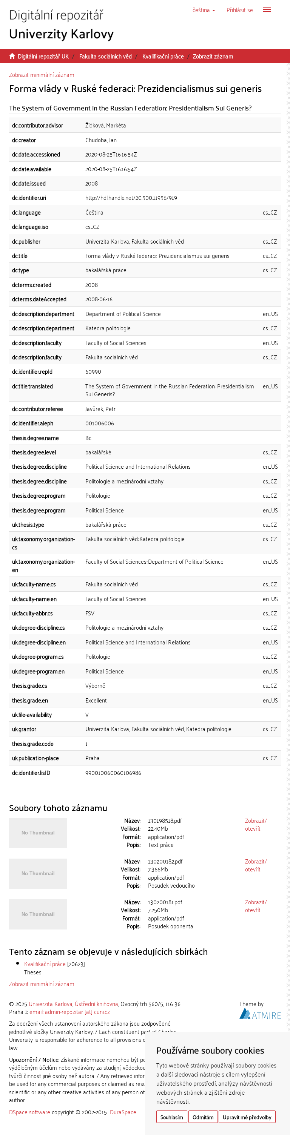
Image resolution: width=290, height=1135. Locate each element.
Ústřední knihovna (96, 1003)
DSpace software (29, 1111)
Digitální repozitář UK (43, 56)
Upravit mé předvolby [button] (247, 1116)
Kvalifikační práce (163, 56)
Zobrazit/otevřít (256, 824)
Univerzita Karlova (50, 1003)
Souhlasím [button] (171, 1116)
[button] (204, 9)
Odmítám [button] (203, 1116)
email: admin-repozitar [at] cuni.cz (69, 1011)
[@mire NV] (260, 1012)
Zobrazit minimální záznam (41, 74)
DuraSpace (123, 1111)
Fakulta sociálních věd (105, 56)
